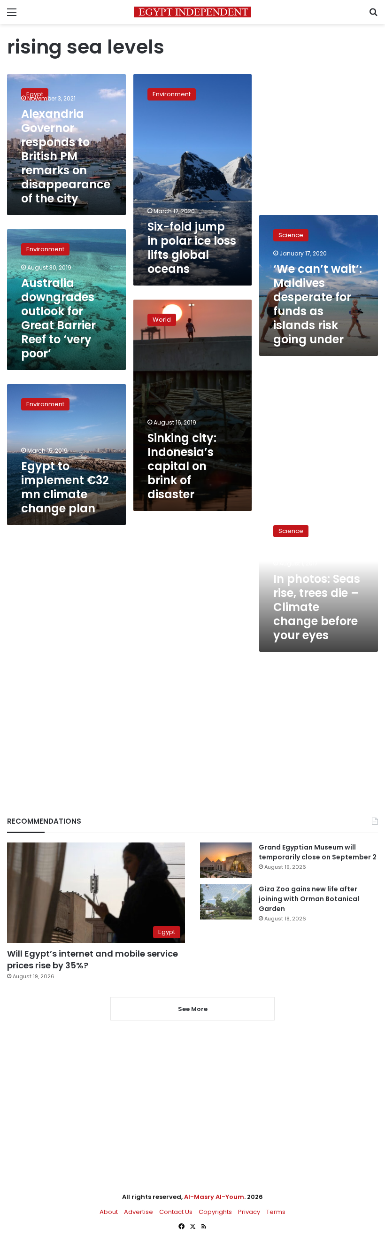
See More (193, 1008)
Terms (275, 1211)
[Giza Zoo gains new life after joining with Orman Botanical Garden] (226, 901)
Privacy (249, 1211)
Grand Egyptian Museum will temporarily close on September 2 (318, 852)
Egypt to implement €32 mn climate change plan (65, 487)
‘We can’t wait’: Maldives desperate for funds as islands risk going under (317, 304)
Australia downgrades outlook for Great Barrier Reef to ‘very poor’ (58, 318)
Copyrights (215, 1211)
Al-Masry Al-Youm (214, 1196)
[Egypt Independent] (192, 12)
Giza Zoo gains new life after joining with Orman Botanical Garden (309, 898)
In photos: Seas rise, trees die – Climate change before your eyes (316, 607)
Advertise (138, 1211)
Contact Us (175, 1211)
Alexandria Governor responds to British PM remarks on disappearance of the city (65, 156)
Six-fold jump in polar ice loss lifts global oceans (191, 248)
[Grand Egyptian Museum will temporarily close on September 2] (226, 860)
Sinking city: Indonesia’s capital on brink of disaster (181, 466)
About (109, 1211)
